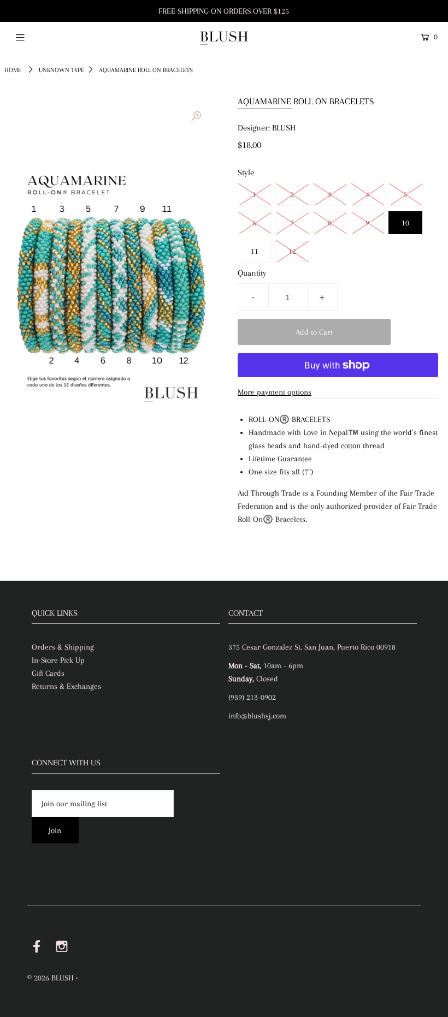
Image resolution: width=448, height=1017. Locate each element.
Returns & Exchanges (66, 686)
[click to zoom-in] (196, 116)
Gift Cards (48, 673)
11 (254, 251)
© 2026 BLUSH (50, 977)
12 (292, 251)
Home (12, 70)
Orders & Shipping (63, 647)
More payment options (274, 392)
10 (405, 222)
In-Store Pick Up (58, 660)
